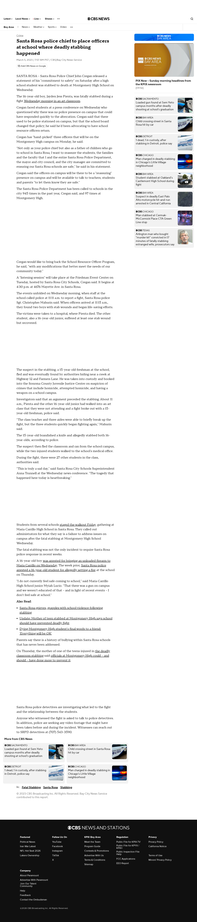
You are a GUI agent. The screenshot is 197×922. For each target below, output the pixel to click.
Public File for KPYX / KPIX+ (127, 846)
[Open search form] (192, 18)
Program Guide (92, 846)
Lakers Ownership (29, 855)
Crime (19, 35)
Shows (49, 19)
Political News (27, 842)
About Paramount (29, 875)
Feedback (25, 895)
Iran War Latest (28, 846)
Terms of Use (155, 855)
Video (63, 27)
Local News (22, 19)
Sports (51, 27)
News (25, 27)
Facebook (57, 846)
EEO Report (122, 863)
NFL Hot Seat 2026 (30, 851)
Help (22, 890)
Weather (38, 27)
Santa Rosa (50, 787)
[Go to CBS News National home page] (98, 18)
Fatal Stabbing (31, 787)
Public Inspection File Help (127, 853)
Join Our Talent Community (28, 884)
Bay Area (9, 27)
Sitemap (88, 864)
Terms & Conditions (94, 860)
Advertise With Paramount (34, 880)
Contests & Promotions (96, 851)
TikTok (55, 855)
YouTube (56, 842)
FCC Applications (125, 859)
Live (36, 18)
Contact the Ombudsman (33, 899)
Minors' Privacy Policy (160, 860)
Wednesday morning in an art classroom (52, 101)
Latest (7, 19)
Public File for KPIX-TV (128, 842)
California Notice (158, 846)
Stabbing (66, 787)
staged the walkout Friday (78, 525)
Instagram (57, 851)
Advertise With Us (94, 855)
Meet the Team (92, 842)
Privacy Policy (156, 842)
